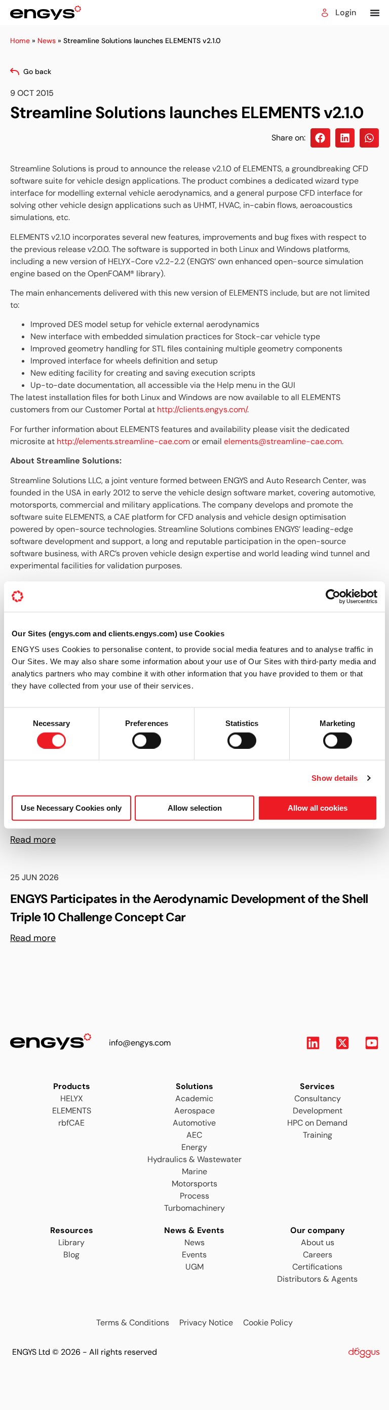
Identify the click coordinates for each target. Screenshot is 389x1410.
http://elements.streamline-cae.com (123, 441)
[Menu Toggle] (375, 12)
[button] (320, 138)
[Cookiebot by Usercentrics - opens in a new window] (333, 596)
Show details (335, 777)
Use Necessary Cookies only (71, 808)
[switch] (137, 737)
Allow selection (195, 808)
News (46, 40)
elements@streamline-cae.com (283, 441)
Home (20, 40)
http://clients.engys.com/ (202, 409)
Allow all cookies (317, 808)
